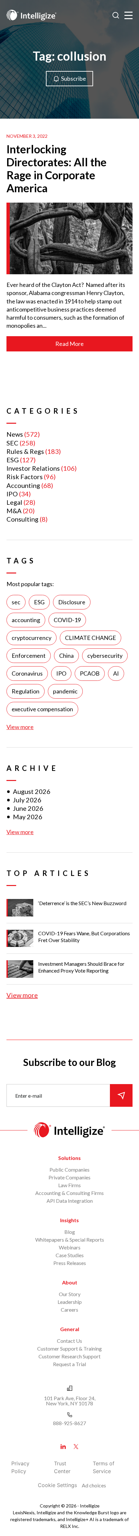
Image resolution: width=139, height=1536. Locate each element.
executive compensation (42, 709)
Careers (69, 1309)
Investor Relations (33, 468)
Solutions (69, 1158)
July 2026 (27, 800)
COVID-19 (67, 619)
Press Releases (69, 1263)
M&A (14, 510)
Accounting (23, 485)
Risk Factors (24, 476)
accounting (26, 619)
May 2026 (27, 817)
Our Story (69, 1294)
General (69, 1329)
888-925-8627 (69, 1423)
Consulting (22, 519)
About (69, 1282)
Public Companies (69, 1169)
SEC (12, 443)
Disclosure (71, 602)
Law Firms (69, 1185)
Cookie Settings (57, 1485)
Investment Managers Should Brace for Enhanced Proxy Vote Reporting (81, 967)
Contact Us (69, 1341)
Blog (69, 1232)
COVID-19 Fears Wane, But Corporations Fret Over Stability (84, 936)
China (66, 655)
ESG (12, 460)
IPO (12, 494)
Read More (69, 343)
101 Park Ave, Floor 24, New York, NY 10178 (69, 1400)
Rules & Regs (25, 451)
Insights (69, 1220)
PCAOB (90, 673)
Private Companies (69, 1177)
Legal (14, 502)
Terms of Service (103, 1467)
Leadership (70, 1302)
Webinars (69, 1247)
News (14, 434)
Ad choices (94, 1485)
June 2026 (28, 808)
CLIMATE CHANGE (90, 637)
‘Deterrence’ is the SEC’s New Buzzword (82, 903)
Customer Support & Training (69, 1348)
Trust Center (62, 1467)
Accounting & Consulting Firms (69, 1193)
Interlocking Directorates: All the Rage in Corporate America (56, 168)
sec (16, 602)
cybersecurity (105, 655)
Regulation (25, 691)
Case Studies (70, 1255)
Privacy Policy (20, 1467)
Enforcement (29, 655)
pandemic (65, 691)
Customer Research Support (69, 1356)
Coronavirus (27, 673)
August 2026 (31, 791)
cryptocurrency (31, 637)
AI (116, 673)
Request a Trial (69, 1364)
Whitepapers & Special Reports (69, 1239)
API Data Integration (70, 1201)
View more (20, 726)
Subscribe (73, 78)
